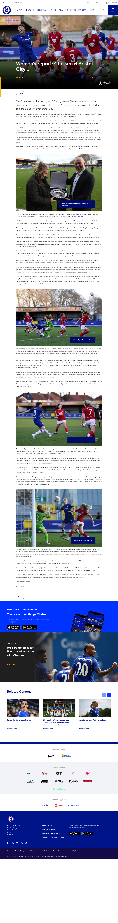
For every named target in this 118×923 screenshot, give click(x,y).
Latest (19, 10)
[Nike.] (108, 2)
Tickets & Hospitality (76, 10)
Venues (4, 2)
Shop (91, 10)
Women (20, 93)
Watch (31, 10)
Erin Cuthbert (78, 216)
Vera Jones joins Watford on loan (92, 720)
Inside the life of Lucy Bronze (19, 720)
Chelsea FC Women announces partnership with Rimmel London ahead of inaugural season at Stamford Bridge (56, 723)
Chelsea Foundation (15, 2)
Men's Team (42, 10)
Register (96, 2)
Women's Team (57, 10)
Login (88, 2)
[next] (109, 695)
